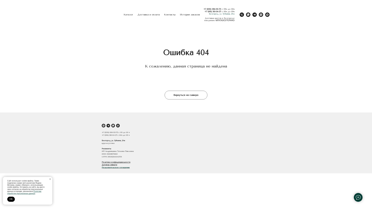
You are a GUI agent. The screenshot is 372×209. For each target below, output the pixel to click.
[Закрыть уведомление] (50, 179)
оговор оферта (110, 165)
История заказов (190, 14)
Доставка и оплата (148, 14)
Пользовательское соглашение (116, 167)
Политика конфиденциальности (116, 162)
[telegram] (254, 14)
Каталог (128, 14)
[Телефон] (242, 14)
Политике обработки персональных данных (24, 192)
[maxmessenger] (267, 14)
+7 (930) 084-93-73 (212, 9)
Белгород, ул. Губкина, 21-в (222, 14)
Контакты (170, 14)
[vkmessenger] (261, 14)
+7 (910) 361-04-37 (212, 11)
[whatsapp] (248, 14)
